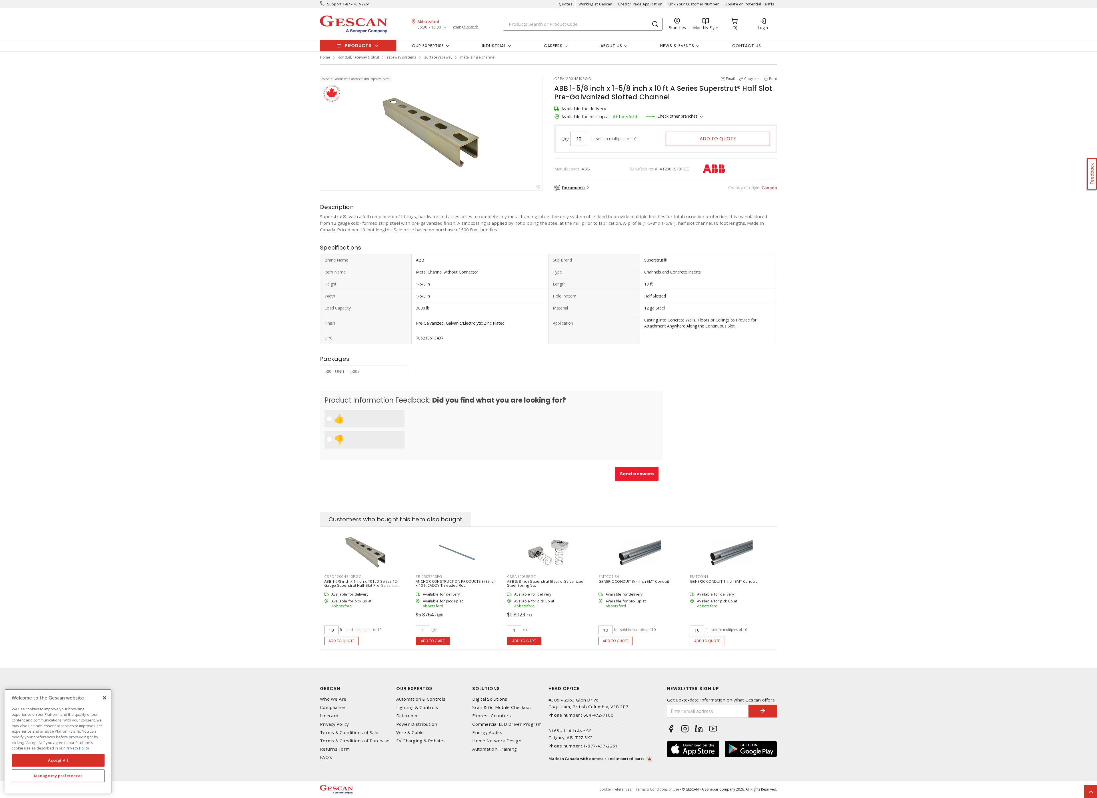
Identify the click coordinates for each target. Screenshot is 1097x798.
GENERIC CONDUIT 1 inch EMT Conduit (723, 581)
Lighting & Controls (417, 707)
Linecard (329, 715)
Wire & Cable (410, 732)
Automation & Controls (420, 699)
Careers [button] (553, 46)
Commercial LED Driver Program (507, 724)
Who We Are (333, 699)
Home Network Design (496, 740)
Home (325, 57)
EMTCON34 (608, 576)
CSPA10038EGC (521, 576)
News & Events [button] (677, 46)
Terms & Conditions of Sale (349, 732)
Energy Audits (487, 732)
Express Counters (491, 715)
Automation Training (494, 749)
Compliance (332, 707)
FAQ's (326, 757)
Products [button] (358, 46)
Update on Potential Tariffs (749, 4)
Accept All (58, 760)
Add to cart (433, 640)
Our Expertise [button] (428, 46)
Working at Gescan (595, 4)
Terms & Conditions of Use (657, 789)
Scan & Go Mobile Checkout (501, 707)
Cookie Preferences (615, 789)
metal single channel (477, 57)
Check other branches (677, 116)
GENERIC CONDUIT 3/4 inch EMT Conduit (633, 581)
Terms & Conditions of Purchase (355, 740)
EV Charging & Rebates (421, 740)
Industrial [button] (494, 46)
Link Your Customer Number (693, 4)
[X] (104, 698)
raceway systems (401, 57)
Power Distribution (416, 724)
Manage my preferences (58, 775)
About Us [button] (611, 46)
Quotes (565, 4)
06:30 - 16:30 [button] (429, 27)
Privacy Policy (334, 724)
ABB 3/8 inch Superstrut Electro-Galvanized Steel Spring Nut (545, 583)
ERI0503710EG (429, 576)
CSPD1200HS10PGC (342, 576)
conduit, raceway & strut (358, 57)
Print (773, 78)
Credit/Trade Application (640, 4)
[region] (58, 741)
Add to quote (718, 138)
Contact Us (746, 46)
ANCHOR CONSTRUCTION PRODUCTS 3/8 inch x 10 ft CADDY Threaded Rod (456, 583)
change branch (466, 27)
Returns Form (335, 749)
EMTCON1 (699, 576)
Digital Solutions (489, 699)
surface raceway (438, 57)
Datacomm (407, 715)
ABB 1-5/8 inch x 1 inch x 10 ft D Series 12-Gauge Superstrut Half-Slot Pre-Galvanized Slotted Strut (362, 585)
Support (334, 4)
